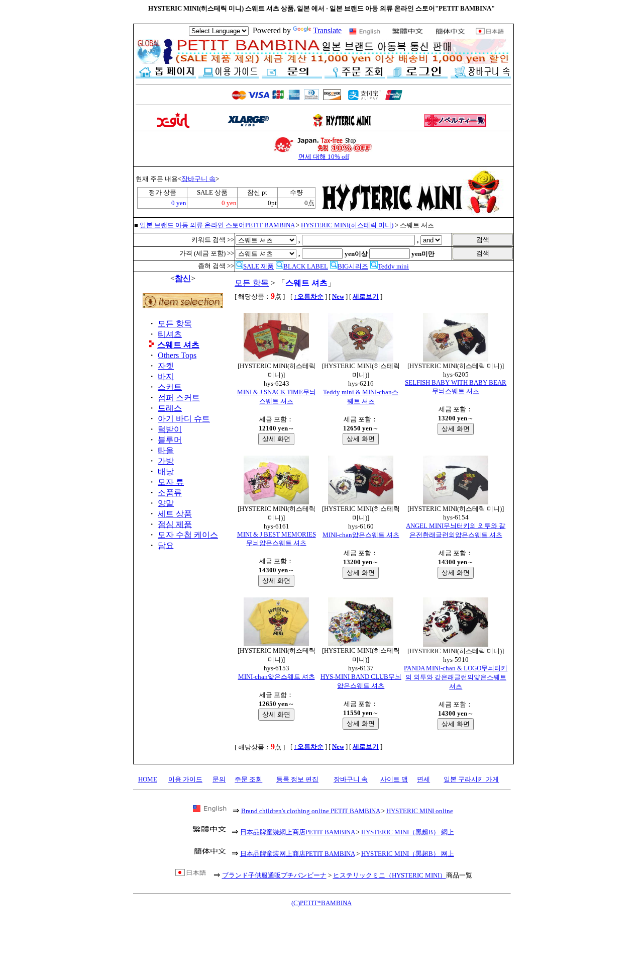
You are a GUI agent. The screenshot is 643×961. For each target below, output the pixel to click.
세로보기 (366, 296)
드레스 (170, 408)
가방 (166, 461)
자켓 (166, 366)
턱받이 (170, 429)
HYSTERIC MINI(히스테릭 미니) (347, 225)
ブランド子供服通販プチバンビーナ (274, 875)
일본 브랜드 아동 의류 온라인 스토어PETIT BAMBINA (217, 225)
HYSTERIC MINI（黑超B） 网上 (407, 853)
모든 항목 (175, 323)
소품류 (170, 492)
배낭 (166, 471)
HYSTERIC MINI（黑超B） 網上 (407, 832)
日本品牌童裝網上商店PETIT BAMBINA (297, 832)
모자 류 (171, 482)
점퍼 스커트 (179, 397)
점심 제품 (175, 524)
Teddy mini (393, 266)
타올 (166, 450)
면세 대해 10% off (323, 156)
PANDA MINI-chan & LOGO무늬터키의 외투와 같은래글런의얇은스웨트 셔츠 (455, 677)
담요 (166, 545)
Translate (327, 30)
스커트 (170, 387)
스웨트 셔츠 (178, 344)
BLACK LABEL (305, 266)
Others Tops (177, 355)
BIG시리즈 (353, 266)
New (338, 296)
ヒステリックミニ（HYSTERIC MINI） (389, 875)
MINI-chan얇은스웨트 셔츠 (361, 535)
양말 (166, 503)
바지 (166, 376)
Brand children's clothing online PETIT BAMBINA (310, 811)
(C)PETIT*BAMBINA (321, 903)
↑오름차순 (309, 296)
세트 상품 (175, 513)
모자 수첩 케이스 (188, 535)
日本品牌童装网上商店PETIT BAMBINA (297, 853)
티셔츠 (170, 334)
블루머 (170, 439)
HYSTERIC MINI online (419, 811)
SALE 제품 (258, 266)
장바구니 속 (198, 179)
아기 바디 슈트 (184, 418)
